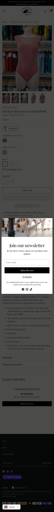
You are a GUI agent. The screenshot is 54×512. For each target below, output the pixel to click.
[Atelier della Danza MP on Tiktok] (31, 290)
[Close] (49, 221)
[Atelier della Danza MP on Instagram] (27, 290)
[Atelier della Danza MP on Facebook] (22, 290)
